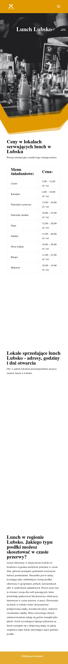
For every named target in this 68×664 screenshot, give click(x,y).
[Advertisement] (34, 72)
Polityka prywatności (32, 656)
